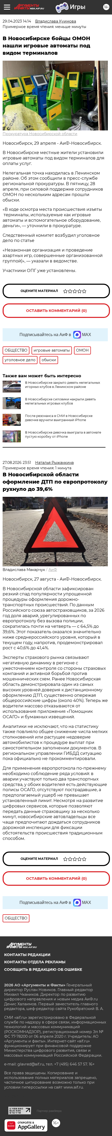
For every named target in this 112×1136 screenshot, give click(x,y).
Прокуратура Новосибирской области (40, 133)
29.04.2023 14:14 (17, 21)
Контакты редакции (27, 954)
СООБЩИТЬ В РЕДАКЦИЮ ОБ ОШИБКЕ (43, 969)
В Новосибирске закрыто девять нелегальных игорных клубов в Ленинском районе (62, 385)
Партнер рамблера (49, 1110)
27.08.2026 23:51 (17, 462)
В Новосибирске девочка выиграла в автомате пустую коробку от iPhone (63, 434)
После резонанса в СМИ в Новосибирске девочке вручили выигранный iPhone (58, 418)
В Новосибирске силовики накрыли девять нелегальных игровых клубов (60, 401)
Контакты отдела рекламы (34, 962)
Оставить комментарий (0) (56, 310)
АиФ (52, 569)
